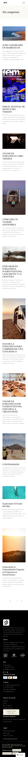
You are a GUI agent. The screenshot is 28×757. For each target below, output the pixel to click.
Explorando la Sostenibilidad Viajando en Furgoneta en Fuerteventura (13, 571)
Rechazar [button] (15, 753)
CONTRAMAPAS (11, 464)
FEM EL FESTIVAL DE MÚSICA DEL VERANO (13, 109)
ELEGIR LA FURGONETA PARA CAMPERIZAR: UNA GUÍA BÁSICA (12, 348)
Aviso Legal (6, 733)
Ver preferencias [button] (7, 753)
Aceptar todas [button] (16, 750)
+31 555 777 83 (9, 687)
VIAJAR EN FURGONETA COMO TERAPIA (12, 156)
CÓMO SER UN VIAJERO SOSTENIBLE (10, 222)
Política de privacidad (9, 731)
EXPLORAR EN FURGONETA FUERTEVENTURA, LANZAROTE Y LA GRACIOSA (12, 271)
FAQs (4, 703)
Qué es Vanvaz (7, 705)
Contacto (5, 701)
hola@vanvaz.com (10, 669)
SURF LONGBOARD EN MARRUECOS (12, 46)
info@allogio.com (9, 691)
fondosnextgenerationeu (10, 739)
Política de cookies (8, 735)
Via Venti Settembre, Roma (12, 685)
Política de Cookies (7, 750)
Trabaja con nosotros (11, 712)
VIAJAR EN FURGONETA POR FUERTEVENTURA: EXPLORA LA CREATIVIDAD (12, 406)
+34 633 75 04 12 (9, 667)
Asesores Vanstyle (8, 708)
